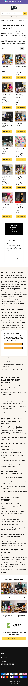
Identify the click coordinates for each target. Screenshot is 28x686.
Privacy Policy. (13, 340)
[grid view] (22, 48)
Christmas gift (18, 557)
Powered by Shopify (14, 683)
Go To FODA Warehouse (14, 638)
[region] (14, 249)
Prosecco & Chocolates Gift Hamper (19, 96)
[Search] (25, 13)
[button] (21, 74)
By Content (19, 20)
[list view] (25, 48)
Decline (13, 348)
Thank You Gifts (7, 406)
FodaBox (4, 69)
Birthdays (5, 392)
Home (2, 20)
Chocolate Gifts (5, 22)
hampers (22, 303)
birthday (17, 540)
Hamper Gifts (10, 20)
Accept (13, 344)
